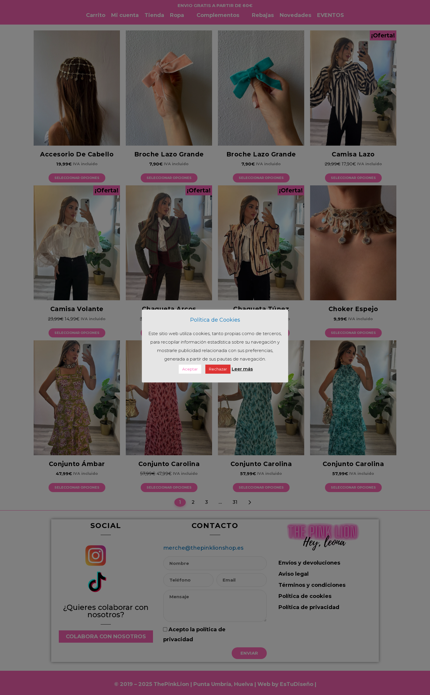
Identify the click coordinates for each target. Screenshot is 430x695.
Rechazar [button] (218, 369)
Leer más (242, 369)
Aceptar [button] (190, 369)
